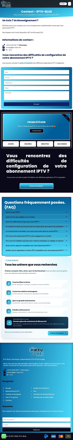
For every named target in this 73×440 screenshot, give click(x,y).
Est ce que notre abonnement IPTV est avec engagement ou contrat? (28, 236)
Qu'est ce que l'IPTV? (13, 212)
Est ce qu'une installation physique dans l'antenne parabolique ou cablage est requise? (35, 241)
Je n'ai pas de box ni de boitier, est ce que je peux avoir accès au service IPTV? (32, 231)
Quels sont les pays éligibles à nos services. (20, 217)
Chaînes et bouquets (57, 333)
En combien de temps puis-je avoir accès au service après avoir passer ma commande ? (35, 226)
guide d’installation (26, 63)
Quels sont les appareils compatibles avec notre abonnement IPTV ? (28, 245)
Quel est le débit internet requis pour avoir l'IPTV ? (22, 222)
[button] (69, 4)
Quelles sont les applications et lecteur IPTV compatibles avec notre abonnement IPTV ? (35, 250)
